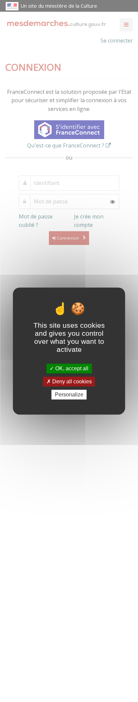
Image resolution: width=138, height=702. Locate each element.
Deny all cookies (71, 381)
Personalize (69, 394)
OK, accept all (71, 368)
